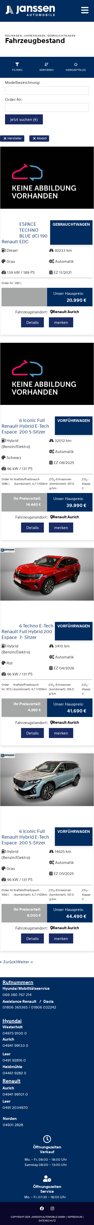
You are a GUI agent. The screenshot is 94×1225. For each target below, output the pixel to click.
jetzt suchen (24, 119)
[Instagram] (52, 1208)
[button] (5, 138)
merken (61, 322)
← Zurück (8, 961)
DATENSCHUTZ (47, 1220)
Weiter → (25, 961)
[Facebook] (42, 1208)
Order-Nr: (13, 99)
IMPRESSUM (75, 1216)
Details (32, 322)
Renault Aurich (66, 311)
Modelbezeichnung (22, 82)
